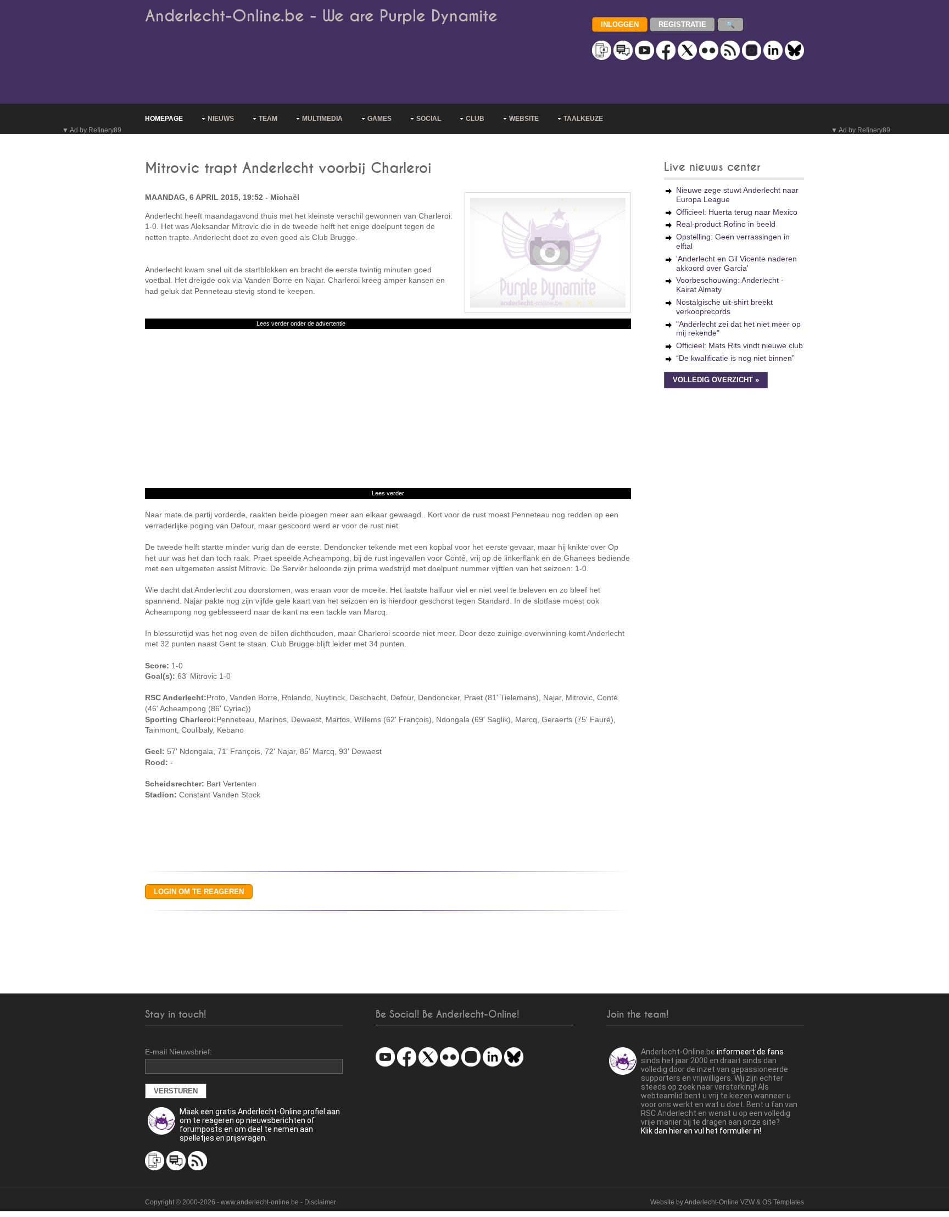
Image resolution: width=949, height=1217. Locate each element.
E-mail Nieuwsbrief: (178, 1051)
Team (268, 118)
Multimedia (322, 118)
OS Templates (783, 1202)
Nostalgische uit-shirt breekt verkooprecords (724, 307)
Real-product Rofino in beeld (725, 224)
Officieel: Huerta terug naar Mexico (736, 212)
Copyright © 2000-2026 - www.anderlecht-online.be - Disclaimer (240, 1202)
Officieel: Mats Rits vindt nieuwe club (739, 345)
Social (428, 118)
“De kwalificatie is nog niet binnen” (735, 358)
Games (379, 118)
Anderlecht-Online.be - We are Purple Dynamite (321, 16)
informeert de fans (750, 1051)
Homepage (164, 118)
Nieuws (221, 118)
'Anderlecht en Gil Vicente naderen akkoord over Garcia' (736, 263)
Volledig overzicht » (716, 380)
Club (475, 118)
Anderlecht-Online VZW (719, 1202)
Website (524, 118)
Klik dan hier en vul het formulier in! (701, 1130)
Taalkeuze (583, 118)
